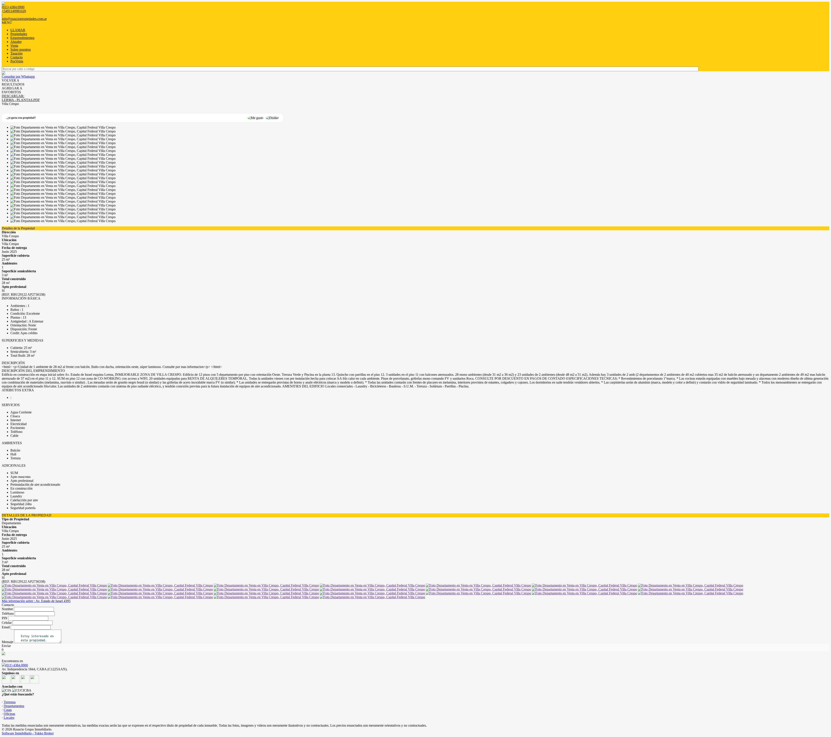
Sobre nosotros (20, 49)
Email (6, 627)
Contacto (16, 57)
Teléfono (8, 613)
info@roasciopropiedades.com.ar (24, 19)
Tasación (16, 53)
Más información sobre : (36, 601)
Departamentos (14, 706)
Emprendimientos (22, 38)
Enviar (6, 646)
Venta (14, 45)
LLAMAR (17, 30)
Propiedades (18, 34)
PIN (4, 618)
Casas (8, 710)
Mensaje (7, 642)
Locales (9, 717)
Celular (7, 622)
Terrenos (10, 702)
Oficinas (9, 714)
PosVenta (16, 61)
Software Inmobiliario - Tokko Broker (28, 733)
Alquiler (16, 42)
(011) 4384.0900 (16, 665)
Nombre (7, 609)
